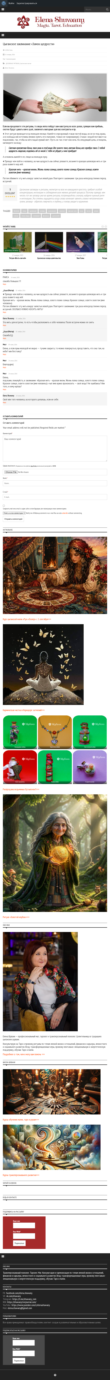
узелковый (36, 216)
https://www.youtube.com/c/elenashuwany (31, 1305)
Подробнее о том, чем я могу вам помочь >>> (24, 1054)
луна (81, 211)
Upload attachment (29, 466)
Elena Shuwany (9, 68)
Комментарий (7, 433)
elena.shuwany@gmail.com (20, 1308)
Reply (4, 284)
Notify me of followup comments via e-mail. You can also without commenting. (53, 513)
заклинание (52, 211)
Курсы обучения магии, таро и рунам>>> (21, 1119)
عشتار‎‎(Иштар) (8, 290)
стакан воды (25, 216)
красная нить (72, 211)
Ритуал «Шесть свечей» (17, 258)
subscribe (65, 513)
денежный (33, 211)
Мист (4, 344)
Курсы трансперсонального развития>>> (21, 1175)
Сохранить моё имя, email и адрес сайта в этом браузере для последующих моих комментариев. (34, 508)
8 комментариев (10, 59)
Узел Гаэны (80, 258)
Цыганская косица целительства (49, 258)
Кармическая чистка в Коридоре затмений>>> (24, 710)
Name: (5, 478)
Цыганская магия (25, 63)
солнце (16, 216)
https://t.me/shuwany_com (24, 1299)
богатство (16, 211)
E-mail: (5, 492)
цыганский (55, 216)
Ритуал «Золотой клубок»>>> (16, 917)
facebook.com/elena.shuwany (19, 1293)
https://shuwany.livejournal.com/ (21, 1302)
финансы (46, 216)
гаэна (24, 211)
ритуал (96, 211)
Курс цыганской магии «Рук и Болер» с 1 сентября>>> (27, 619)
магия (89, 211)
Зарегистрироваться (26, 3)
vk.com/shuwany (13, 1296)
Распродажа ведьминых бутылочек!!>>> (21, 789)
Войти (11, 3)
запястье (62, 211)
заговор (42, 211)
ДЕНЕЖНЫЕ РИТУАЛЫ (12, 63)
